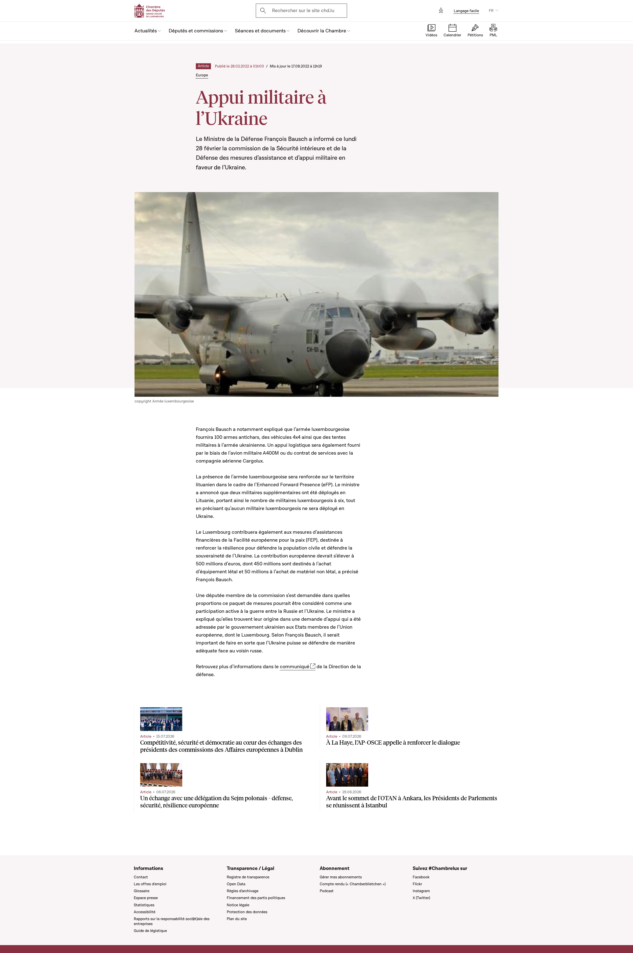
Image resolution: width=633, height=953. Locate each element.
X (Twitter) (421, 897)
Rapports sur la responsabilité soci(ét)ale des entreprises (171, 921)
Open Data (236, 884)
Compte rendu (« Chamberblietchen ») (352, 884)
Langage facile (466, 10)
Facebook (421, 877)
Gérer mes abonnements (341, 877)
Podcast (327, 890)
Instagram (421, 890)
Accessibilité (144, 911)
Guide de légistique (150, 930)
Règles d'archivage (242, 890)
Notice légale (238, 905)
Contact (141, 877)
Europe (202, 75)
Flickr (417, 884)
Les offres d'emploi (150, 884)
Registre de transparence (248, 877)
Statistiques (144, 905)
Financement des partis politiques (256, 897)
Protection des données (247, 911)
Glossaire (141, 890)
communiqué (294, 667)
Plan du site (237, 918)
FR (491, 10)
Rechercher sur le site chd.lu (303, 10)
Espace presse (146, 897)
